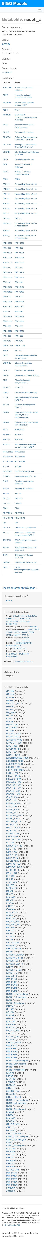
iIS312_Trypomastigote (17, 993)
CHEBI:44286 (12, 621)
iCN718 (10, 966)
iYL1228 (10, 884)
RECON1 (11, 918)
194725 (16, 632)
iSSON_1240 (13, 860)
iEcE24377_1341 (15, 763)
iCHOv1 (10, 930)
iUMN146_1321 (14, 863)
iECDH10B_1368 (15, 760)
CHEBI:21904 (24, 618)
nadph (9, 600)
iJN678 (10, 893)
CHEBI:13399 (18, 615)
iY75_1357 (11, 912)
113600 (28, 629)
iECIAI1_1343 (13, 775)
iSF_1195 (11, 712)
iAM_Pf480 (11, 978)
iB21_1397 (11, 727)
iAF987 (10, 890)
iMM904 (10, 697)
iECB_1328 (12, 745)
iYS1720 (10, 1012)
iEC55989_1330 (14, 739)
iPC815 (10, 709)
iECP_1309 (12, 800)
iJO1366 (10, 691)
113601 (36, 629)
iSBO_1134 (12, 848)
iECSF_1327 (12, 812)
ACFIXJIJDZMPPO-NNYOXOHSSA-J (19, 644)
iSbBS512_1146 (14, 845)
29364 (31, 632)
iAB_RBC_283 (13, 924)
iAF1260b (11, 927)
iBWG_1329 (12, 724)
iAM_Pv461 (12, 981)
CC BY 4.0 (28, 661)
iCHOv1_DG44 (13, 948)
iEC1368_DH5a (14, 969)
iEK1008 (6, 43)
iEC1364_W (12, 960)
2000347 (24, 632)
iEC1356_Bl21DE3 (15, 954)
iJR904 (10, 878)
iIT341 (9, 718)
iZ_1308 (10, 875)
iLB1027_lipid (13, 942)
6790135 (25, 634)
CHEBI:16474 (12, 618)
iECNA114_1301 (14, 781)
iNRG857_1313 (14, 839)
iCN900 (10, 1005)
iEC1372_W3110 (14, 963)
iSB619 (10, 700)
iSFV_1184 (12, 854)
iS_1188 (10, 842)
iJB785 (10, 939)
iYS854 (10, 951)
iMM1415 (11, 897)
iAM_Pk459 (12, 990)
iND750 (10, 706)
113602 (9, 632)
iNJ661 (10, 721)
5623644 (17, 634)
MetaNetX (19, 661)
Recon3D (11, 945)
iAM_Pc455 (12, 987)
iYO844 (10, 915)
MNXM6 (33, 626)
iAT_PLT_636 (13, 921)
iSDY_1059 (12, 851)
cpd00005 (26, 640)
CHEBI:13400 (31, 615)
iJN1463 (10, 1009)
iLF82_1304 (12, 836)
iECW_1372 (12, 824)
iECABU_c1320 (14, 742)
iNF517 (10, 933)
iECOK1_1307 (13, 794)
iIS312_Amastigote (15, 1002)
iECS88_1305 (13, 803)
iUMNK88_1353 (14, 866)
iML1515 (10, 936)
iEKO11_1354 (13, 827)
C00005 (25, 637)
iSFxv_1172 (12, 857)
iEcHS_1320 (12, 772)
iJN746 (10, 715)
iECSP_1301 (12, 818)
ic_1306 (10, 730)
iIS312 (9, 999)
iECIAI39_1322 (14, 778)
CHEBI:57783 (24, 621)
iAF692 (10, 900)
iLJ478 (9, 903)
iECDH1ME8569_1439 (17, 757)
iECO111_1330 (14, 788)
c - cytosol (7, 72)
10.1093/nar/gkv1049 (12, 1225)
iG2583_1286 (13, 833)
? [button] (36, 587)
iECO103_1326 (14, 784)
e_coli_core (12, 881)
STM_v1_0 (11, 887)
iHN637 (10, 906)
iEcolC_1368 (12, 797)
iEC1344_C (12, 972)
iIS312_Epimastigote (16, 996)
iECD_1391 (12, 751)
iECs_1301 (12, 806)
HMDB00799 (23, 653)
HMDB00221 (11, 653)
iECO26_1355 (13, 791)
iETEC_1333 (12, 830)
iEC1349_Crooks (14, 957)
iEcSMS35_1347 (14, 815)
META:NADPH (19, 648)
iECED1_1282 (13, 766)
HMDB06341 (11, 656)
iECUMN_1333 (13, 821)
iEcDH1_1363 (13, 754)
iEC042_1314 (13, 736)
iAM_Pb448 (12, 984)
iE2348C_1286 (13, 733)
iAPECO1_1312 (14, 703)
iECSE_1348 (12, 809)
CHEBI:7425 (11, 624)
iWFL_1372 (12, 872)
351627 (9, 634)
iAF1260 (10, 694)
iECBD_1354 (13, 748)
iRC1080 (10, 909)
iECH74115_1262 (15, 769)
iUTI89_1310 (12, 869)
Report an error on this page (19, 588)
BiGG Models (14, 3)
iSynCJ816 (11, 975)
